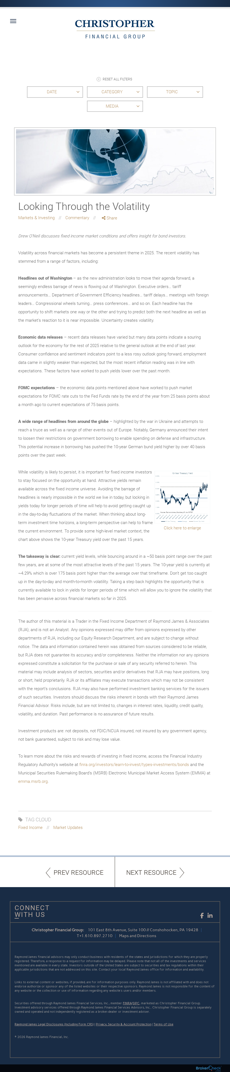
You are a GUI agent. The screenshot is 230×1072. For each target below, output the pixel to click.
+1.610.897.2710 (96, 935)
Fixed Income (30, 827)
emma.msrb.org (33, 781)
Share (111, 218)
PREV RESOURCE (79, 872)
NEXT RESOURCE (151, 872)
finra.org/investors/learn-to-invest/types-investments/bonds (134, 764)
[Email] (110, 248)
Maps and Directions (137, 935)
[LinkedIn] (110, 241)
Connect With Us (30, 911)
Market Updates (68, 827)
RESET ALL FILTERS (117, 79)
